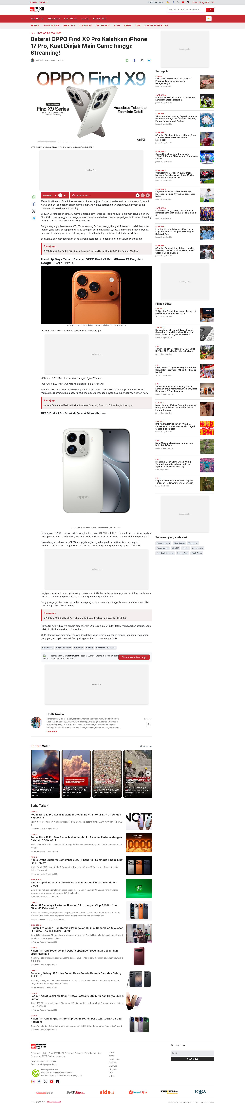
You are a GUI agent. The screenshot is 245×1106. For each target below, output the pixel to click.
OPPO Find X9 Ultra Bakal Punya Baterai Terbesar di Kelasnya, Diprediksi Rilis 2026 (85, 618)
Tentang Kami (172, 1102)
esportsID (70, 18)
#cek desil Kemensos (165, 553)
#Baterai (89, 648)
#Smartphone (47, 648)
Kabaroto (37, 18)
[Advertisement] (91, 170)
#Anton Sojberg (162, 548)
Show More (52, 731)
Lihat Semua (146, 746)
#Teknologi (78, 648)
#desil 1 (185, 548)
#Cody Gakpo (197, 553)
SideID (85, 18)
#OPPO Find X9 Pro (63, 648)
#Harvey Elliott (182, 553)
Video (127, 25)
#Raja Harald (193, 543)
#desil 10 (175, 548)
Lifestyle (69, 25)
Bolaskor (54, 18)
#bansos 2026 (197, 548)
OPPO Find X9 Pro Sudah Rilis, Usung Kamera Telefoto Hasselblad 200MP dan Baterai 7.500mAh (91, 251)
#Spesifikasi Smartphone (105, 648)
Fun (33, 32)
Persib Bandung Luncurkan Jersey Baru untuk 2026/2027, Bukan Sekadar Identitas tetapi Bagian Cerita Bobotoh (137, 2)
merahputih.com (54, 1101)
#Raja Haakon (179, 543)
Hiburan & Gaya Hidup (49, 32)
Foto (117, 25)
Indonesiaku (51, 25)
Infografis (103, 25)
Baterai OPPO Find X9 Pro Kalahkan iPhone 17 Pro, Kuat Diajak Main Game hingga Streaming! (89, 46)
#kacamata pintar (163, 543)
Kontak (211, 1102)
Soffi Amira (40, 60)
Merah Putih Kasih (156, 25)
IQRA (138, 25)
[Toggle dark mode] (209, 18)
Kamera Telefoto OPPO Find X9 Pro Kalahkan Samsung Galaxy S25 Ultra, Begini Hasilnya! (88, 405)
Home (111, 1052)
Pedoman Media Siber (189, 1102)
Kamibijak (99, 18)
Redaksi (203, 1102)
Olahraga (85, 25)
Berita (35, 25)
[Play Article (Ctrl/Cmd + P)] (138, 195)
